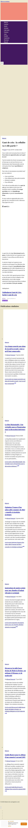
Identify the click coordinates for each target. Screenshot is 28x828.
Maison (6, 22)
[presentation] (15, 324)
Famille (6, 36)
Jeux (5, 34)
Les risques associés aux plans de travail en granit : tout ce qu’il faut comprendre (15, 348)
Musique (6, 40)
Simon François (11, 355)
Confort (6, 24)
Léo (5, 150)
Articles (6, 28)
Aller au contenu (5, 1)
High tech (6, 30)
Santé (5, 26)
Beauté (6, 42)
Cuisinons (6, 38)
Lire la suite (15, 381)
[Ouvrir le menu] (2, 63)
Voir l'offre (5, 300)
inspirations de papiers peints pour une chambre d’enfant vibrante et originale (15, 590)
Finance (6, 32)
